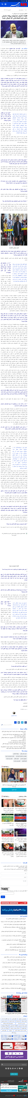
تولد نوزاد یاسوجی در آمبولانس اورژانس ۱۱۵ (17, 970)
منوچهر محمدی (23, 758)
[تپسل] (2, 767)
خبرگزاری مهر (24, 48)
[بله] (20, 1069)
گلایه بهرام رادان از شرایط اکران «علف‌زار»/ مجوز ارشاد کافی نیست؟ (14, 744)
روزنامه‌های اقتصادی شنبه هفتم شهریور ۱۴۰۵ (16, 1013)
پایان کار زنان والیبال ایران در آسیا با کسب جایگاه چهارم (15, 957)
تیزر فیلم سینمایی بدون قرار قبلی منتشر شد (17, 742)
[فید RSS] (11, 1069)
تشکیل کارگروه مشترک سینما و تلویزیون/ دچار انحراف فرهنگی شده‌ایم (13, 738)
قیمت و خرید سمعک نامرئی (20, 1030)
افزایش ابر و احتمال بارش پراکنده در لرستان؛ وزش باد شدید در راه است (13, 936)
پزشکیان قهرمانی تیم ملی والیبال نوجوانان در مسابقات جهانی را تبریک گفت (13, 984)
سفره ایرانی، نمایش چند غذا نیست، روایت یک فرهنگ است (14, 967)
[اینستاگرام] (17, 1069)
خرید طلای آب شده (5, 1019)
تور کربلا (18, 1021)
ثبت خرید (14, 790)
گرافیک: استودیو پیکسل (9, 1095)
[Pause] (3, 781)
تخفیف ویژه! (9, 1090)
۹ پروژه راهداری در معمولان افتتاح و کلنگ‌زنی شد (16, 919)
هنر (25, 10)
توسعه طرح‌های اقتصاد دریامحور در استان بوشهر (16, 944)
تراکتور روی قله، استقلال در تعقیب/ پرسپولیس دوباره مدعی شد (14, 980)
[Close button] (27, 1084)
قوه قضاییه (24, 761)
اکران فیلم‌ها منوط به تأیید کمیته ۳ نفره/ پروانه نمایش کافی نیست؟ (14, 732)
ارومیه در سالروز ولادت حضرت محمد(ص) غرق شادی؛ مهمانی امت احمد (13, 932)
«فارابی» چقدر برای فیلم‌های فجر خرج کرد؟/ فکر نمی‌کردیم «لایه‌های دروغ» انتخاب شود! (14, 735)
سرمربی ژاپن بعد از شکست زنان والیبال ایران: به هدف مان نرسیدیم (14, 976)
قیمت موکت (23, 1021)
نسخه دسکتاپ (14, 1074)
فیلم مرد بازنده (9, 758)
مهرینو (10, 1030)
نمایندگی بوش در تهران (15, 1028)
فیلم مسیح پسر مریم (10, 756)
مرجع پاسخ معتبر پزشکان (8, 1023)
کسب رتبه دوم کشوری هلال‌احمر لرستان (18, 947)
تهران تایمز (4, 1030)
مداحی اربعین (4, 1021)
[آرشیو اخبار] (8, 1069)
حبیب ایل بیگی (23, 754)
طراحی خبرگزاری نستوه (20, 1095)
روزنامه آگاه (14, 1033)
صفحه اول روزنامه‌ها (21, 993)
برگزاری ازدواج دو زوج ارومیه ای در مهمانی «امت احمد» (15, 924)
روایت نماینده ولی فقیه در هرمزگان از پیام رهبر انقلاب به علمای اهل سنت (14, 927)
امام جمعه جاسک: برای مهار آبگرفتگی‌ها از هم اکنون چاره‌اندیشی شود (15, 950)
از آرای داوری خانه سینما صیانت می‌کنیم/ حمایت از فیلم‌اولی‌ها (13, 747)
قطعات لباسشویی (13, 1026)
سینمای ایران (21, 10)
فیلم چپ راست (17, 761)
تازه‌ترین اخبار (23, 916)
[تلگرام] (22, 1069)
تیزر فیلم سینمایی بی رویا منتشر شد (18, 740)
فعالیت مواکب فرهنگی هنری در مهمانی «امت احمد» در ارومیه (13, 921)
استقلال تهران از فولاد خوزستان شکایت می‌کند (16, 960)
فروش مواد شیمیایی (23, 1026)
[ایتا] (6, 1069)
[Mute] (5, 781)
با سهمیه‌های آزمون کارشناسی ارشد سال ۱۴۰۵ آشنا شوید (14, 972)
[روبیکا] (13, 1069)
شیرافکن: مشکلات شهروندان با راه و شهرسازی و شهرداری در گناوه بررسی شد (14, 940)
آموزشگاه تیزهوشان (5, 1026)
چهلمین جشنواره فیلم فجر (21, 756)
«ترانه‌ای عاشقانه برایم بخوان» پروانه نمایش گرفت (16, 748)
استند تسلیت (11, 1021)
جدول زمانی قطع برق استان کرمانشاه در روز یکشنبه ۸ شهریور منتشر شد (13, 988)
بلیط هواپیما (24, 1028)
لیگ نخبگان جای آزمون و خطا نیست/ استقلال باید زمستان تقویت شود (14, 963)
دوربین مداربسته (21, 1023)
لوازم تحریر (14, 1019)
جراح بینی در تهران (22, 1019)
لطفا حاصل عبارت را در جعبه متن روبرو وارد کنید (17, 891)
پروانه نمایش (16, 754)
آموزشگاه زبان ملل (5, 1028)
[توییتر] (15, 1069)
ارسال (3, 897)
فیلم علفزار (16, 758)
